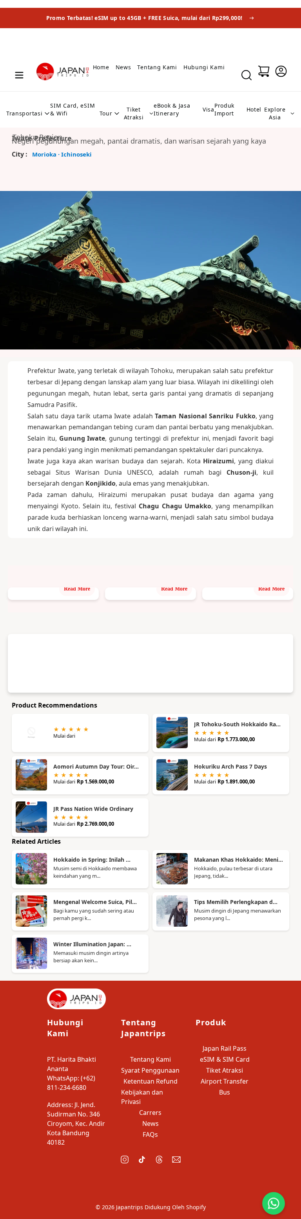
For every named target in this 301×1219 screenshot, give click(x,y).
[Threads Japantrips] (159, 1159)
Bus (224, 1092)
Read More (77, 589)
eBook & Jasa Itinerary (172, 109)
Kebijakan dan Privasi (142, 1097)
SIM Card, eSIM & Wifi (72, 109)
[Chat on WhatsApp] (273, 1203)
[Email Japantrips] (176, 1159)
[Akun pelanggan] (281, 71)
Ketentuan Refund (150, 1081)
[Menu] (19, 75)
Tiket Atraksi (134, 113)
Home (101, 67)
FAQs (150, 1134)
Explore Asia (275, 113)
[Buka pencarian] (246, 75)
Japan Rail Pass (225, 1048)
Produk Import (224, 109)
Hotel (254, 109)
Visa (208, 109)
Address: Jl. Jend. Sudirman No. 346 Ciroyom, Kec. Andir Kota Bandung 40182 (76, 1123)
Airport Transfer (224, 1081)
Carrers (150, 1112)
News (123, 67)
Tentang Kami (157, 67)
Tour (106, 113)
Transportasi (24, 113)
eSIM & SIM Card (225, 1059)
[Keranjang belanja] (263, 71)
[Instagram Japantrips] (124, 1159)
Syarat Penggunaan (150, 1070)
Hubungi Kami (204, 67)
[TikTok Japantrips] (142, 1159)
